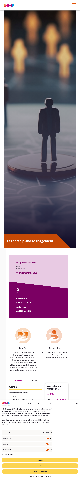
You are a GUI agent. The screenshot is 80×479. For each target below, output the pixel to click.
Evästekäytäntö (45, 422)
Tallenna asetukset (40, 471)
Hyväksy (40, 460)
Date (48, 400)
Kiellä (40, 466)
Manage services (7, 454)
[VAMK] (9, 6)
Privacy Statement (45, 476)
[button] (77, 404)
